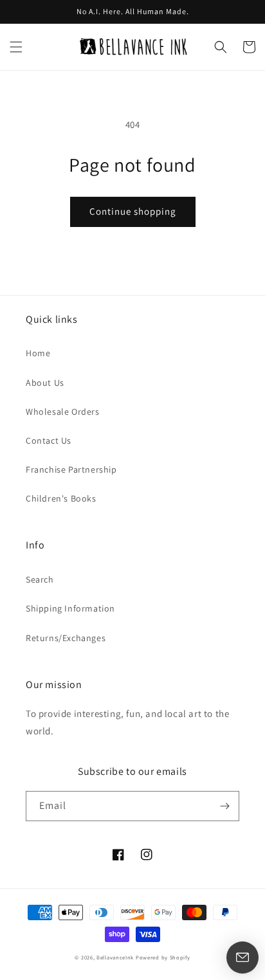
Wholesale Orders (63, 411)
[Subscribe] (224, 806)
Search (40, 579)
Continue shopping (132, 211)
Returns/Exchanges (65, 638)
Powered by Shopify (163, 957)
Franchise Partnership (71, 469)
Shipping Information (70, 608)
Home (38, 353)
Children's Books (61, 498)
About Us (45, 382)
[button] (16, 47)
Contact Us (48, 440)
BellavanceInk (115, 957)
